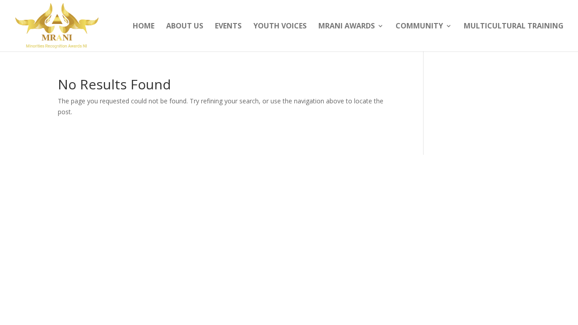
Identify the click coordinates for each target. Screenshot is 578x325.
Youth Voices (280, 27)
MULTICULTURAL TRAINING (514, 27)
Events (228, 27)
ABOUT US (184, 27)
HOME (143, 27)
